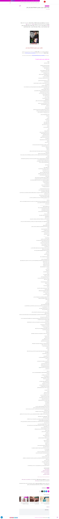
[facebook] (13, 0)
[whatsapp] (12, 0)
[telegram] (11, 0)
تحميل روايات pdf (25, 2)
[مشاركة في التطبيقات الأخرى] (40, 491)
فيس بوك (32, 24)
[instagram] (11, 517)
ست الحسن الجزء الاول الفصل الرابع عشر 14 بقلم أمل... (25, 503)
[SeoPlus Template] (48, 517)
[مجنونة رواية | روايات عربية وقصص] (44, 2)
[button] (46, 491)
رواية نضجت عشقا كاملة (46, 474)
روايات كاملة (28, 2)
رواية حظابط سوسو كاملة (46, 470)
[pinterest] (10, 0)
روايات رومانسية (37, 2)
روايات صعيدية (32, 2)
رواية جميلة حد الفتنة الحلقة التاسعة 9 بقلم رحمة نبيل (34, 503)
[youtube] (10, 517)
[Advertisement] (34, 17)
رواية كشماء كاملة (47, 469)
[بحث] (10, 2)
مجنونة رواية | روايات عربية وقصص (39, 517)
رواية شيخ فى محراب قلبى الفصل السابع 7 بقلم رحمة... (45, 503)
